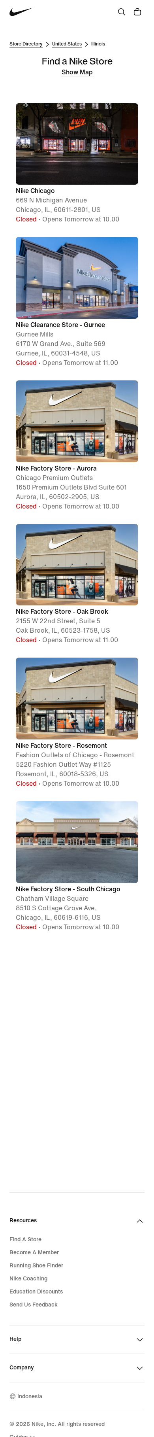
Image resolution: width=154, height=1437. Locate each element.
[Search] (122, 12)
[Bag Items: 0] (137, 12)
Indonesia (29, 1396)
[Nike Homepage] (21, 12)
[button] (77, 164)
